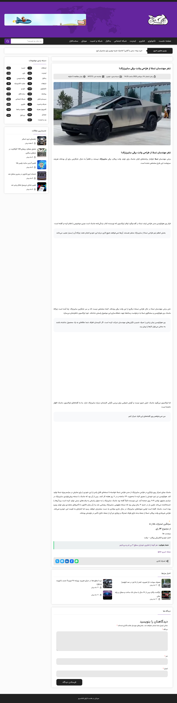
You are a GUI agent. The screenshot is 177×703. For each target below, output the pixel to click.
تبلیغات (37, 83)
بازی (15, 73)
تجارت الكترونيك (16, 83)
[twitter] (57, 561)
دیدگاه (165, 629)
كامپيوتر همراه (37, 109)
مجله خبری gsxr (164, 551)
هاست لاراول (88, 698)
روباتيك (37, 94)
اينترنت (133, 41)
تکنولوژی (152, 41)
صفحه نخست (165, 41)
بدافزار (108, 41)
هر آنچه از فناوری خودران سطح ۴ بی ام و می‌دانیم (138, 545)
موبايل (84, 41)
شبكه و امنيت (96, 41)
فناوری (142, 41)
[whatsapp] (77, 561)
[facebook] (72, 561)
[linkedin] (67, 561)
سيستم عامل (37, 99)
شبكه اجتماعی (120, 41)
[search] (7, 41)
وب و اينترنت (37, 120)
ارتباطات (37, 68)
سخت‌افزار (73, 41)
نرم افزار (16, 115)
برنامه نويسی (16, 78)
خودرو (109, 76)
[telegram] (62, 561)
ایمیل (165, 668)
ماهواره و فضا (16, 109)
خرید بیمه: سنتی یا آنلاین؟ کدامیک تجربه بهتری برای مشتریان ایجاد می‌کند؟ (115, 50)
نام (166, 656)
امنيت (16, 68)
